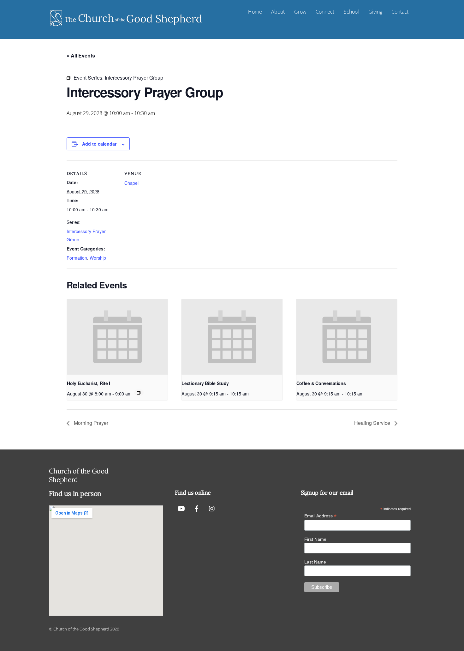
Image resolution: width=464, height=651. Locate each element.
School (351, 11)
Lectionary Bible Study (205, 383)
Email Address (320, 516)
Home (255, 11)
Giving (375, 11)
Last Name (315, 561)
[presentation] (117, 337)
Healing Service (372, 422)
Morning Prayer (90, 422)
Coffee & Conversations (321, 383)
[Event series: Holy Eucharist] (139, 393)
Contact (399, 11)
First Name (315, 539)
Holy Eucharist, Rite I (88, 383)
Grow (300, 11)
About (278, 11)
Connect (325, 11)
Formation (77, 258)
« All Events (81, 55)
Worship (98, 258)
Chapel (131, 183)
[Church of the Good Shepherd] (126, 26)
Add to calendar (99, 144)
